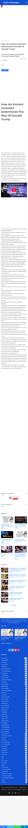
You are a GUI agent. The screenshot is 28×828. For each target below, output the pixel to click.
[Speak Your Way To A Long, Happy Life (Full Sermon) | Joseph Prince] (4, 576)
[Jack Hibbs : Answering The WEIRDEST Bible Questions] (4, 594)
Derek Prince (4, 718)
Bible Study (4, 762)
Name (2, 65)
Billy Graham (4, 750)
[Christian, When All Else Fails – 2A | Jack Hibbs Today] (21, 519)
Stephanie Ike (5, 709)
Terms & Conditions (17, 789)
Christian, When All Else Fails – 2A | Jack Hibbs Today (20, 526)
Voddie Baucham (5, 725)
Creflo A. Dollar (5, 677)
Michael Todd (5, 703)
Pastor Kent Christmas (6, 690)
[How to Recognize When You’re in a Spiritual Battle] (7, 534)
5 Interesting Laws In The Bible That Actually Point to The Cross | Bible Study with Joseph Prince (18, 570)
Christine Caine (5, 716)
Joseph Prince (5, 686)
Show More (14, 605)
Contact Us (24, 789)
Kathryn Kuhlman (5, 729)
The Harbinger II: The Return (8, 777)
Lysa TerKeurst (5, 767)
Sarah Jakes (4, 754)
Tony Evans (4, 692)
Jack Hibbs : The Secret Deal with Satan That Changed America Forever (17, 588)
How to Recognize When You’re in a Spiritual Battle (7, 541)
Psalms (3, 765)
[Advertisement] (14, 23)
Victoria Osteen (5, 688)
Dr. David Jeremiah (6, 742)
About (5, 789)
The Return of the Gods (7, 773)
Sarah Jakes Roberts (6, 671)
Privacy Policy (10, 789)
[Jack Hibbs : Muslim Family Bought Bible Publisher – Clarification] (4, 582)
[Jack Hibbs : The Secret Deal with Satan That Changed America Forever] (4, 588)
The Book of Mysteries (7, 775)
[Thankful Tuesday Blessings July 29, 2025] (21, 534)
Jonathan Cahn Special (6, 735)
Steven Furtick (5, 699)
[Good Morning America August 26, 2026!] (21, 632)
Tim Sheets (4, 694)
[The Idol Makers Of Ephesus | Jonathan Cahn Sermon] (4, 600)
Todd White (4, 712)
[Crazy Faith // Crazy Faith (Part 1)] (7, 549)
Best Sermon (8, 40)
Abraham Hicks (5, 720)
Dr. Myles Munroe (5, 727)
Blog (3, 758)
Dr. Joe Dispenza (5, 731)
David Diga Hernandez (6, 679)
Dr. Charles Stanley (6, 668)
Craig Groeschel (5, 707)
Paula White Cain (5, 705)
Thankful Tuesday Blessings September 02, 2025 (7, 526)
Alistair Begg (4, 722)
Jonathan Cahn (5, 660)
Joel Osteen (4, 666)
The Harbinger (5, 771)
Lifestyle (3, 782)
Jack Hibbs (4, 662)
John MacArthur (5, 701)
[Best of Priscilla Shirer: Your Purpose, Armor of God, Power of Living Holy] (21, 549)
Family (3, 780)
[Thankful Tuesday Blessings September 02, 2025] (7, 519)
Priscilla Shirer (5, 673)
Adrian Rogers (5, 684)
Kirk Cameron (4, 760)
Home (3, 40)
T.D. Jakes (4, 681)
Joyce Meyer (4, 664)
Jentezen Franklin (5, 697)
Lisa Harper (4, 714)
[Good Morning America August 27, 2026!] (7, 632)
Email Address (4, 60)
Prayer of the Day (5, 733)
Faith (3, 756)
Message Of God (23, 787)
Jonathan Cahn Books (6, 769)
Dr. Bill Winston (5, 675)
